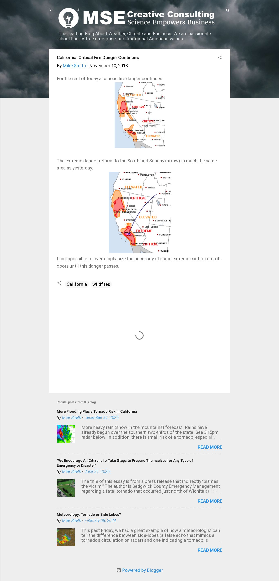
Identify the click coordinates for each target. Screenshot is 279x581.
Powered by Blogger (142, 570)
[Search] (227, 11)
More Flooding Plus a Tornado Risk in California (97, 411)
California (77, 284)
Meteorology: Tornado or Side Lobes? (89, 514)
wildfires (101, 284)
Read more (210, 447)
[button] (219, 58)
